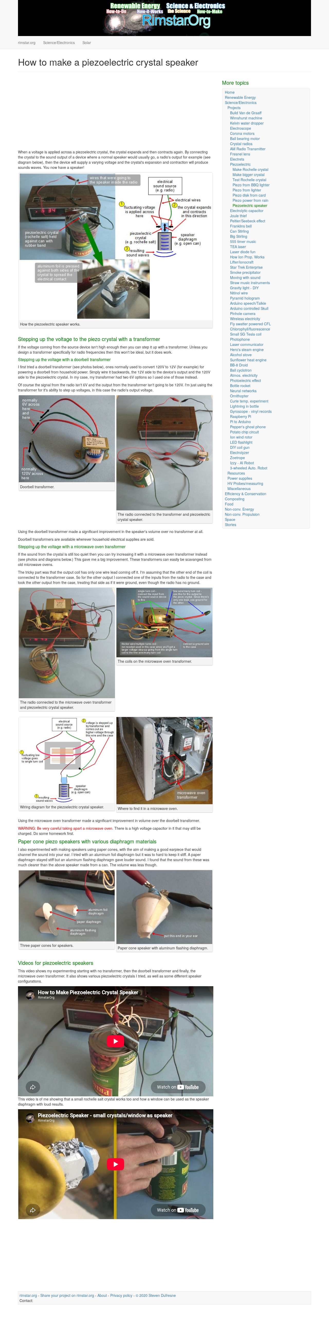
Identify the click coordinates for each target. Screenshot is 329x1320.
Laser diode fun (242, 251)
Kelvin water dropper (247, 123)
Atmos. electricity (244, 375)
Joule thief (238, 215)
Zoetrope (237, 457)
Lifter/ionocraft (241, 262)
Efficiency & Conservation (245, 493)
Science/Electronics (59, 42)
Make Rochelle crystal (250, 169)
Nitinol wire (239, 292)
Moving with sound (245, 277)
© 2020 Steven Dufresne (156, 1295)
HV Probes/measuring (245, 483)
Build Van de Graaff (245, 112)
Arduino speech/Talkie (248, 303)
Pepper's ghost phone (248, 426)
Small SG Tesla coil (245, 334)
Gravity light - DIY (244, 287)
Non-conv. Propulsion (242, 514)
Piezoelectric (240, 164)
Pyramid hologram (245, 298)
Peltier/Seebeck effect (247, 220)
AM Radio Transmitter (248, 148)
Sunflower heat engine (248, 359)
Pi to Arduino (240, 421)
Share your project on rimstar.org (67, 1295)
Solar (87, 42)
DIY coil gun (240, 447)
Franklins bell (241, 226)
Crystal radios (241, 143)
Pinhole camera (242, 313)
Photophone (240, 339)
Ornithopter (239, 395)
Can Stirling (239, 231)
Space (230, 519)
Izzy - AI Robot (242, 462)
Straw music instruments (250, 282)
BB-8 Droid (239, 365)
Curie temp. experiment (249, 401)
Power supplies (239, 478)
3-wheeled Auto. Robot (248, 467)
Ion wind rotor (241, 437)
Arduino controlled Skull (249, 308)
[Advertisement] (115, 113)
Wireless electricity (245, 318)
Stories (230, 524)
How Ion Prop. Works (247, 256)
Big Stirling (238, 236)
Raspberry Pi (240, 416)
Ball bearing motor (245, 138)
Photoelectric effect (245, 380)
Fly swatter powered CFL (250, 323)
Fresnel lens (240, 153)
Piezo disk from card (249, 195)
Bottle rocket (240, 385)
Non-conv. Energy (239, 509)
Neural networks (243, 390)
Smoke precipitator (245, 272)
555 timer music (243, 241)
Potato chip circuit (244, 431)
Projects (234, 107)
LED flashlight (241, 442)
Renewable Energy (240, 97)
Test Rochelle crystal (249, 179)
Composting (234, 498)
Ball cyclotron (241, 370)
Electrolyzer (239, 452)
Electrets (237, 159)
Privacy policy (121, 1295)
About (102, 1295)
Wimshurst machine (246, 117)
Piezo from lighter (247, 190)
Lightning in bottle (244, 406)
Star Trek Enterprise (246, 267)
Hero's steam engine (247, 349)
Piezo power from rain (250, 200)
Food (229, 503)
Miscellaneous (239, 488)
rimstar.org (26, 42)
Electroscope (240, 128)
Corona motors (242, 133)
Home (230, 92)
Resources (236, 473)
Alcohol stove (241, 354)
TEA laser (238, 246)
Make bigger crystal (248, 174)
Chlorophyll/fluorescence (250, 328)
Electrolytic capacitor (246, 210)
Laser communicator (246, 344)
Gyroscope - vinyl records (251, 411)
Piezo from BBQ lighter (251, 184)
